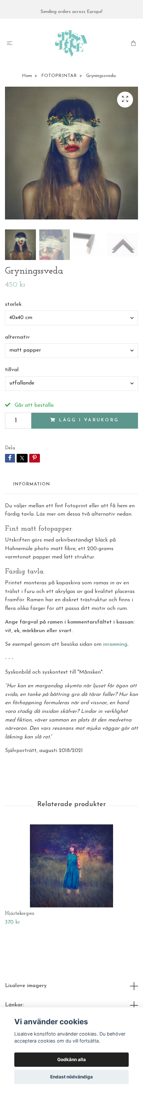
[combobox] (71, 317)
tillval (12, 370)
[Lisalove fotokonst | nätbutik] (71, 43)
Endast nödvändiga (71, 1076)
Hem (27, 75)
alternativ (17, 337)
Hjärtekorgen (20, 913)
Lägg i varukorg (89, 420)
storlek (13, 304)
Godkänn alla (71, 1059)
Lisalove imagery (26, 985)
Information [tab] (31, 484)
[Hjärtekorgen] (71, 865)
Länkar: (14, 1005)
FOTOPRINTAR (59, 75)
